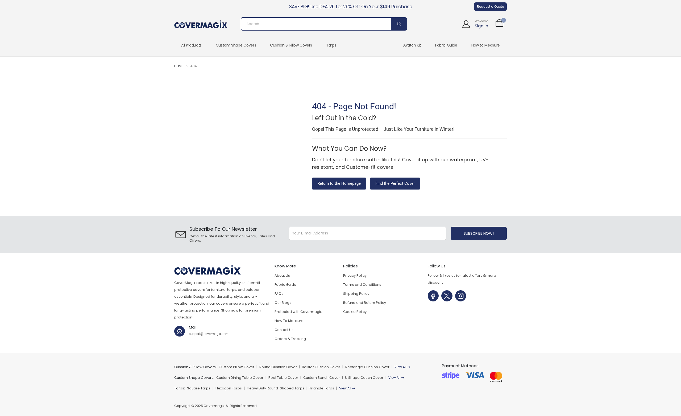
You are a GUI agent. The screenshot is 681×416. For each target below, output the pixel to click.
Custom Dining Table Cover (239, 377)
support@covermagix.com (208, 334)
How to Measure (485, 45)
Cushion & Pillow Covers (291, 45)
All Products (191, 45)
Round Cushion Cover (278, 366)
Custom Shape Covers (236, 45)
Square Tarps (198, 388)
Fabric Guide (446, 45)
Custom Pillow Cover (237, 366)
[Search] (398, 24)
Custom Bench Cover (321, 377)
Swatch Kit (412, 45)
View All (400, 367)
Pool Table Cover (283, 377)
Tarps (331, 45)
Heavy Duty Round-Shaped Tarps (275, 388)
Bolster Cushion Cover (321, 366)
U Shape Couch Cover (364, 377)
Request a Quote (490, 6)
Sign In (481, 26)
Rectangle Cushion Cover (367, 366)
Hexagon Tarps (228, 388)
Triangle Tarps (321, 388)
